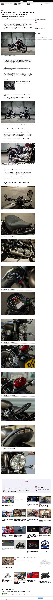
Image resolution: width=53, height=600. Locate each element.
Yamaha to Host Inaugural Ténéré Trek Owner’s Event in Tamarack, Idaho (45, 552)
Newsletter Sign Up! (27, 591)
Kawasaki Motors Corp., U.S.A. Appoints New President (10, 488)
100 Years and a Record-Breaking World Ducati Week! (10, 485)
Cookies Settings (4, 593)
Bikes (40, 519)
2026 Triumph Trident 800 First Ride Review (9, 491)
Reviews (4, 490)
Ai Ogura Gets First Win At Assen (40, 487)
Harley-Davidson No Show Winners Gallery (40, 24)
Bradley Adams (4, 18)
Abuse (12, 591)
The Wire (4, 487)
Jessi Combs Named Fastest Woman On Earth (40, 20)
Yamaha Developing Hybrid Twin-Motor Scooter (26, 488)
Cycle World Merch (21, 591)
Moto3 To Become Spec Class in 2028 (24, 490)
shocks (31, 135)
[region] (26, 598)
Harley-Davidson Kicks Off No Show (40, 28)
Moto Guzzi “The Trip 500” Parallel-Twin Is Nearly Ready (42, 490)
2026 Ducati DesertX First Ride (7, 567)
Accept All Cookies (40, 598)
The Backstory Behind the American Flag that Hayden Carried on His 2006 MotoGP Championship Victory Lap (41, 33)
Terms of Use (9, 591)
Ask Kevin (16, 581)
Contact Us (15, 591)
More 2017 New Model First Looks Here (23, 81)
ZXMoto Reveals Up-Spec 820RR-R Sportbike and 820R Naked (26, 485)
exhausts (6, 136)
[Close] (52, 598)
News (2, 10)
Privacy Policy (4, 591)
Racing (36, 486)
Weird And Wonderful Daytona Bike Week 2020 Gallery (41, 37)
